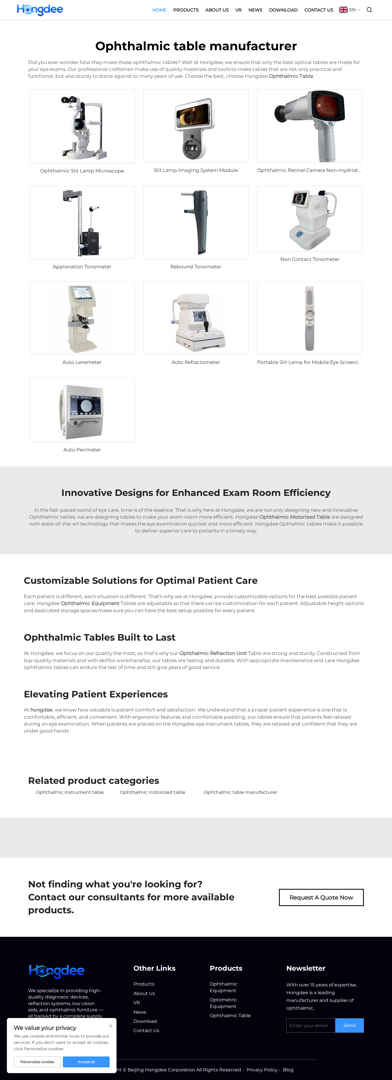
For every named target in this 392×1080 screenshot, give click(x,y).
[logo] (57, 971)
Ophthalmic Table (230, 1015)
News (255, 10)
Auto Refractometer (196, 362)
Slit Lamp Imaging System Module (196, 170)
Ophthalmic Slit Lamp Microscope (82, 171)
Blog (288, 1070)
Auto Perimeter (82, 450)
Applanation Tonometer (82, 266)
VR (239, 10)
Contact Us (318, 10)
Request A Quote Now (321, 897)
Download (283, 10)
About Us (217, 10)
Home (159, 10)
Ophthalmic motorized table (152, 792)
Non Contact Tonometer (309, 259)
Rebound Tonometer (195, 266)
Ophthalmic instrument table (70, 792)
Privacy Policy (262, 1070)
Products (186, 10)
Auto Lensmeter (82, 362)
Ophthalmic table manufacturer (240, 792)
